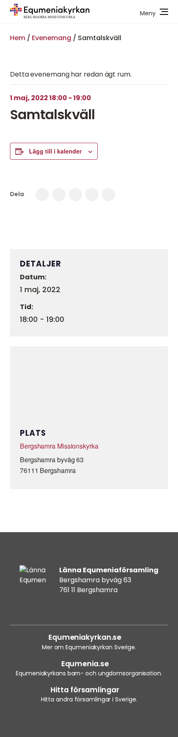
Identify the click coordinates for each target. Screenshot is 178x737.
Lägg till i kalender (55, 151)
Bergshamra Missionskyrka (59, 446)
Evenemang (51, 38)
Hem (17, 38)
